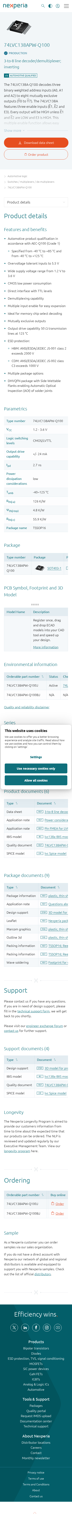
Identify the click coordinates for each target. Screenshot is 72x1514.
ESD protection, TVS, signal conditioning (36, 1358)
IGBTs (36, 1379)
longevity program (17, 1151)
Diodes (36, 1353)
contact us (11, 1031)
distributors (42, 1274)
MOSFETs (36, 1364)
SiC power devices (36, 1369)
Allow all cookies (36, 780)
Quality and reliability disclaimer (26, 707)
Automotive (36, 1389)
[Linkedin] (25, 1327)
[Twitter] (14, 1327)
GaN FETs (36, 1374)
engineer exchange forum (44, 1026)
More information (45, 647)
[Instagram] (47, 1327)
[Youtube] (58, 1327)
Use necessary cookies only (36, 768)
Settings (36, 757)
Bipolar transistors (36, 1348)
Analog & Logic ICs (36, 1384)
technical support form (33, 1011)
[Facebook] (36, 1327)
